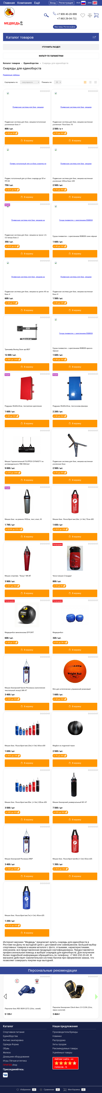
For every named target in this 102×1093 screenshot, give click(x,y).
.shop (10, 1065)
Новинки (57, 1036)
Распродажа (58, 1040)
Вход (53, 2)
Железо (7, 1052)
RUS (78, 3)
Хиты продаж (59, 1044)
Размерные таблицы (11, 75)
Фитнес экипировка (13, 1040)
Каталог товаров (20, 37)
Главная (9, 3)
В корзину (28, 141)
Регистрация (66, 2)
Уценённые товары (62, 1052)
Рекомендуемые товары (65, 1048)
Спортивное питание (13, 1032)
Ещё (37, 3)
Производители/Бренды (65, 1032)
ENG (90, 3)
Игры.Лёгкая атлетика (15, 1060)
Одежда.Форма (11, 1044)
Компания (24, 3)
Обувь (6, 1048)
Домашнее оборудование (16, 1056)
